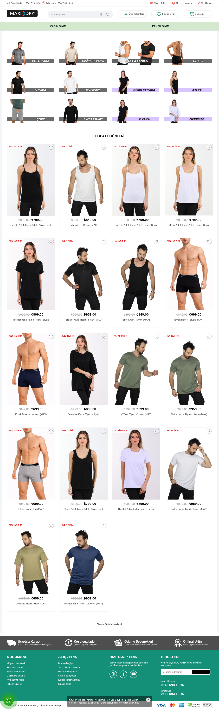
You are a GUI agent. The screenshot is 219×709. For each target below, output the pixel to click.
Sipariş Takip (160, 3)
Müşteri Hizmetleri (16, 663)
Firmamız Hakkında (16, 667)
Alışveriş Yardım (184, 3)
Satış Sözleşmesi (67, 675)
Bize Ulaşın (206, 3)
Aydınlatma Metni (15, 680)
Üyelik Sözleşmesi (67, 671)
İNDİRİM (15, 146)
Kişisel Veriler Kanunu (69, 680)
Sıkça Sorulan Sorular (69, 667)
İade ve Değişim (66, 663)
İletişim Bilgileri (14, 684)
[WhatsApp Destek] (8, 700)
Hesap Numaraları (16, 671)
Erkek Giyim (160, 26)
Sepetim (199, 13)
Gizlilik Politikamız (16, 675)
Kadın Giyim (58, 26)
